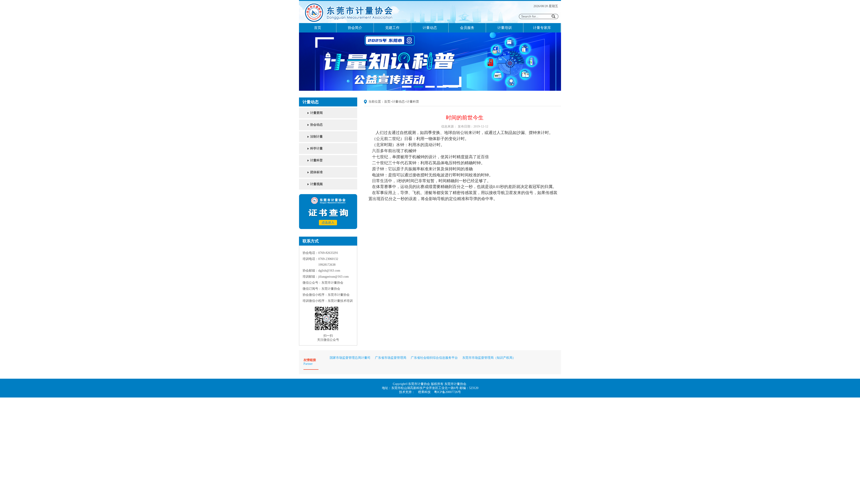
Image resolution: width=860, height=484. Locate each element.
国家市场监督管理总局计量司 (350, 357)
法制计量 (316, 136)
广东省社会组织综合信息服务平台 (434, 357)
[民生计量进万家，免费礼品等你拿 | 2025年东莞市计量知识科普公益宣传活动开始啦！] (430, 89)
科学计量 (316, 148)
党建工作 (392, 28)
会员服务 (467, 28)
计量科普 (316, 160)
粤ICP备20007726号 (447, 392)
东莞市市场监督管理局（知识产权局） (489, 357)
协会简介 (355, 28)
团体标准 (316, 172)
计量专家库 (542, 28)
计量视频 (316, 184)
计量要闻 (316, 113)
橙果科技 (424, 392)
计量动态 (430, 28)
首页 (317, 28)
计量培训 (504, 28)
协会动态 (316, 124)
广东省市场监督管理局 (390, 357)
